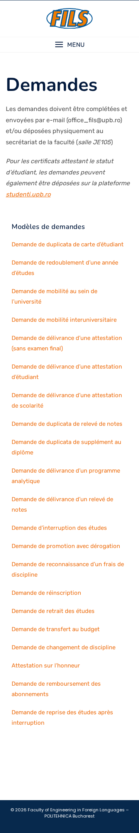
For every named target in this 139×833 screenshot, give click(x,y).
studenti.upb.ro (28, 194)
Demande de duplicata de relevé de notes (67, 423)
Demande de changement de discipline (63, 647)
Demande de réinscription (46, 592)
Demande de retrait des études (53, 611)
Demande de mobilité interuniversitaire (64, 319)
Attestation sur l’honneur (46, 665)
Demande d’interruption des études (59, 527)
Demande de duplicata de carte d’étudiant (68, 244)
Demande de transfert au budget (56, 629)
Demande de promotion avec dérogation (66, 546)
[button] (69, 44)
